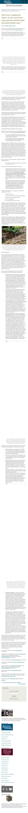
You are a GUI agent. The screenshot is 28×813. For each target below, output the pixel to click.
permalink (3, 680)
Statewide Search (4, 766)
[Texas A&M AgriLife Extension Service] (8, 2)
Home (2, 9)
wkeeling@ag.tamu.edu (9, 666)
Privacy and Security (5, 759)
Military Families (4, 772)
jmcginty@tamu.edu (18, 650)
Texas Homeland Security (6, 776)
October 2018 (15, 678)
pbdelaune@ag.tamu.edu (16, 659)
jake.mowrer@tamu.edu (5, 657)
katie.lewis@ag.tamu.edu (15, 665)
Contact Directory (4, 736)
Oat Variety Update (22, 683)
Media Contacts (4, 738)
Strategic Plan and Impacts (6, 743)
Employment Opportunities (6, 745)
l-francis (13, 25)
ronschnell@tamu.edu (5, 656)
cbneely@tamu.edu (22, 654)
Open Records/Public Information (7, 782)
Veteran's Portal (4, 778)
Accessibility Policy (5, 761)
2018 (11, 678)
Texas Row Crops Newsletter (14, 5)
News (5, 9)
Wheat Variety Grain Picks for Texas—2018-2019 (10, 682)
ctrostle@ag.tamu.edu (18, 29)
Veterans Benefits (4, 770)
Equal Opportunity (4, 768)
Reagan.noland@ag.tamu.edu (19, 662)
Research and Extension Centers (7, 734)
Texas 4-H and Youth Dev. (6, 741)
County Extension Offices (6, 732)
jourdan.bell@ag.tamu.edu (16, 670)
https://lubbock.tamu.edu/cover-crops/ (8, 676)
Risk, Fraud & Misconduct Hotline (7, 774)
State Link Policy (4, 763)
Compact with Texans (5, 757)
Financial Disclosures (5, 780)
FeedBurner (16, 698)
